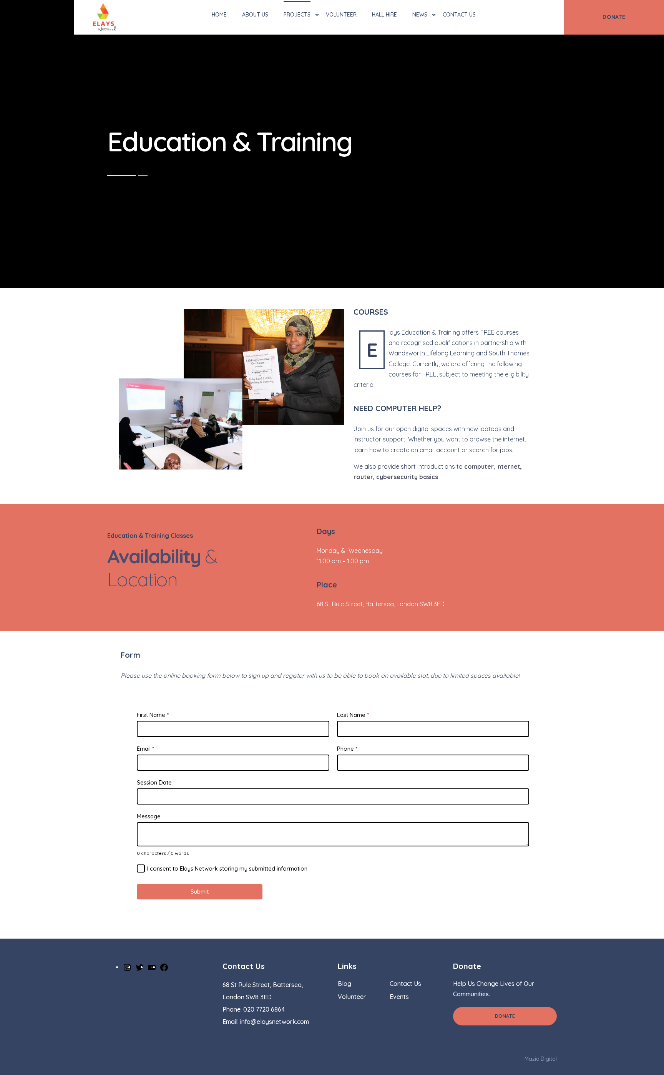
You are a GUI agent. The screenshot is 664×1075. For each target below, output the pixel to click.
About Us (255, 14)
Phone (347, 748)
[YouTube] (151, 966)
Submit (200, 891)
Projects (297, 14)
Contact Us (459, 14)
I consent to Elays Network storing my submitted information (227, 868)
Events (399, 996)
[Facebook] (164, 966)
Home (219, 14)
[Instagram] (127, 966)
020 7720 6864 (264, 1009)
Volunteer (341, 14)
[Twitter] (139, 966)
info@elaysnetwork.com (274, 1021)
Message (149, 816)
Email (145, 748)
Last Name (353, 714)
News (419, 14)
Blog (344, 983)
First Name (153, 714)
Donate (505, 1016)
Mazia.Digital (541, 1058)
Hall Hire (384, 14)
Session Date (154, 782)
